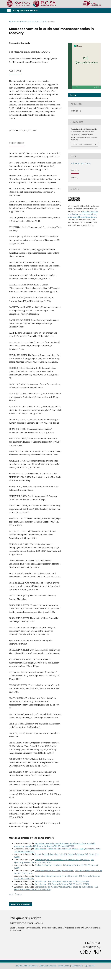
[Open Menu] (9, 10)
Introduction (41, 881)
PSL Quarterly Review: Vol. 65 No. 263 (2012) (53, 846)
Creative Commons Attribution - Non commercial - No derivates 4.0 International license (83, 214)
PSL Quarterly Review (25, 10)
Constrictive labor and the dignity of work (54, 870)
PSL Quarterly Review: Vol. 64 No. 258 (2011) (68, 881)
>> (21, 894)
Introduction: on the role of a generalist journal (57, 848)
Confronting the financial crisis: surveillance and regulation (62, 859)
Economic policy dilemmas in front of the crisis (56, 876)
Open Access (63, 965)
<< (10, 894)
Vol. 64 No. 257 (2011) (36, 21)
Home (12, 21)
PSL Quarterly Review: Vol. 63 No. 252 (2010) (68, 884)
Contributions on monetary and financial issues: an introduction (64, 887)
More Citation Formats (82, 145)
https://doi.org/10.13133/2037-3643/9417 (32, 52)
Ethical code (77, 965)
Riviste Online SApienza (27, 965)
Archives (21, 21)
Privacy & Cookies (48, 965)
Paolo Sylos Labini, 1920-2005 (48, 865)
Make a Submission (20, 904)
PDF (74, 95)
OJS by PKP (90, 965)
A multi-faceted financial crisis (49, 854)
